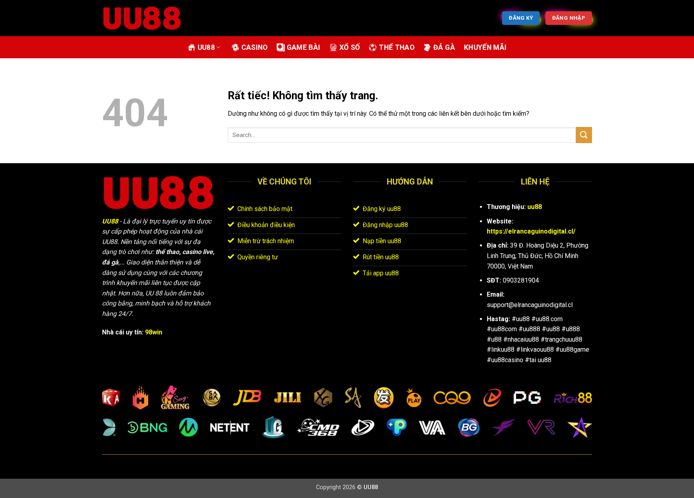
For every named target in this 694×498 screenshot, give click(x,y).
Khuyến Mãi (485, 47)
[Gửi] (584, 135)
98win (153, 332)
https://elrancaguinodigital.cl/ (531, 231)
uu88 (534, 207)
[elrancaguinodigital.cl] (142, 18)
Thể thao (396, 47)
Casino (254, 47)
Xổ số (349, 47)
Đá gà (444, 47)
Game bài (303, 47)
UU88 (206, 47)
